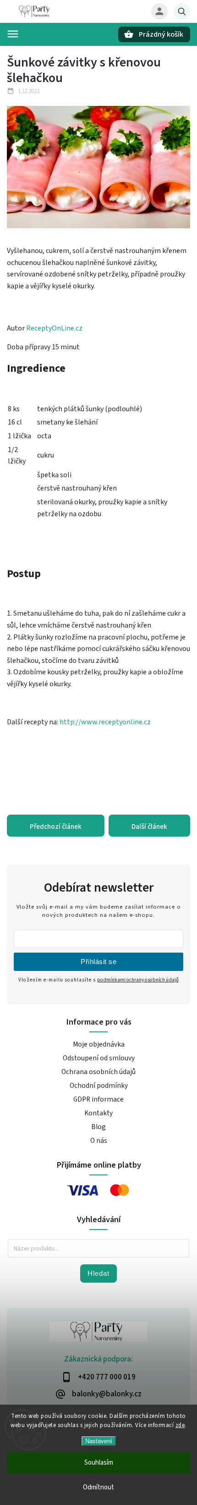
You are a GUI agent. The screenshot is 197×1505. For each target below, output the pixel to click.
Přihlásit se (98, 961)
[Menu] (13, 34)
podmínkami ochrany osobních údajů (138, 980)
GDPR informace (98, 1099)
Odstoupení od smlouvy (99, 1058)
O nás (98, 1141)
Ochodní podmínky (99, 1086)
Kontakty (98, 1113)
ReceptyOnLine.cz (54, 328)
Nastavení (98, 1441)
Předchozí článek (56, 826)
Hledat (98, 1273)
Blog (98, 1127)
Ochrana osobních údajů (98, 1072)
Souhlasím (98, 1462)
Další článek (149, 826)
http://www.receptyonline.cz (105, 722)
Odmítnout (98, 1487)
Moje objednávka (99, 1044)
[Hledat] (182, 11)
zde (180, 1425)
